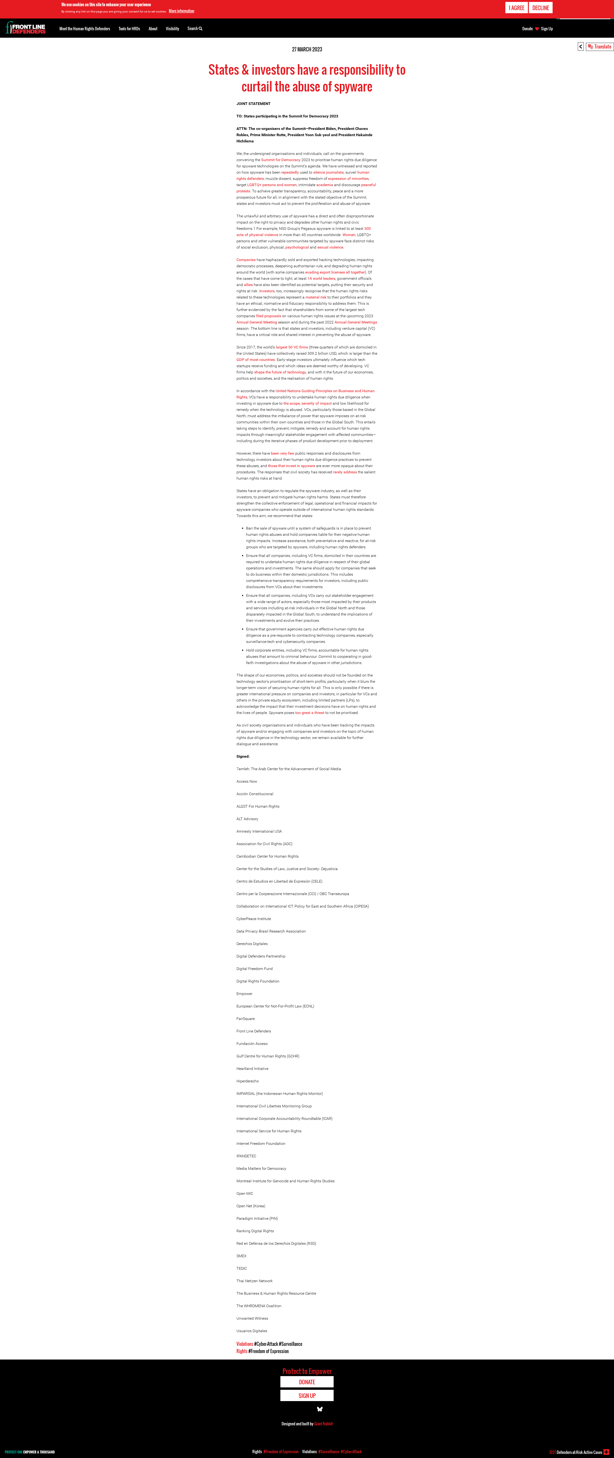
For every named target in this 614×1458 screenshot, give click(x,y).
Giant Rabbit (323, 1424)
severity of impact (316, 403)
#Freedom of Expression (268, 1351)
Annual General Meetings (356, 322)
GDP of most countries (255, 359)
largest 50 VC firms (292, 347)
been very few (282, 453)
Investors (267, 291)
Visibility (172, 28)
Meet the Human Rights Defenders (84, 28)
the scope (291, 403)
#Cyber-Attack (266, 1344)
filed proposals (268, 316)
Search (193, 28)
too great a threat (309, 712)
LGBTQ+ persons (261, 185)
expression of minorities (348, 178)
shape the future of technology (280, 372)
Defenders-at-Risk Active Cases (575, 1452)
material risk (316, 297)
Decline (540, 8)
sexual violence (330, 247)
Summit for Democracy (281, 160)
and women (287, 185)
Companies (246, 259)
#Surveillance (290, 1344)
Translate (603, 46)
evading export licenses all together (335, 272)
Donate (527, 28)
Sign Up (547, 28)
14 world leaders (321, 278)
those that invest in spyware (291, 466)
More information (181, 11)
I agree (516, 8)
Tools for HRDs (129, 28)
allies (248, 284)
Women (348, 234)
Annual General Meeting (256, 322)
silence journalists (328, 172)
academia (324, 185)
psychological (297, 247)
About (153, 28)
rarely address (345, 472)
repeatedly (290, 172)
